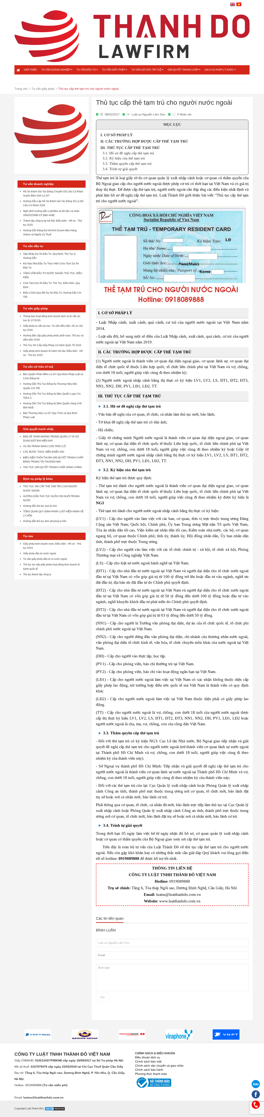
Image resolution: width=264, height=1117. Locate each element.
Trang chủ (21, 88)
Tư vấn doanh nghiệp (55, 69)
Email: (39, 1097)
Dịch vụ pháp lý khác (219, 69)
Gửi (102, 997)
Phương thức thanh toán (151, 1073)
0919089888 (179, 881)
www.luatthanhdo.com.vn (179, 901)
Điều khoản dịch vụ (147, 1057)
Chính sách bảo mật (148, 1061)
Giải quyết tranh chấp (183, 69)
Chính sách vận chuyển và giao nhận (159, 1065)
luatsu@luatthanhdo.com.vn (178, 894)
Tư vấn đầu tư (86, 69)
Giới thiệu (30, 69)
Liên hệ (29, 78)
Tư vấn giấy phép (113, 69)
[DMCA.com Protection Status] (55, 1108)
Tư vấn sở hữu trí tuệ (146, 69)
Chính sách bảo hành (149, 1069)
